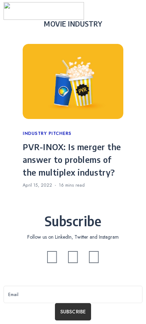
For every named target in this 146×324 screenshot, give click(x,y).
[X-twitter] (73, 257)
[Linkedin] (52, 257)
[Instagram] (94, 257)
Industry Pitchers (47, 133)
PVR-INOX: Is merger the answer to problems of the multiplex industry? (72, 159)
